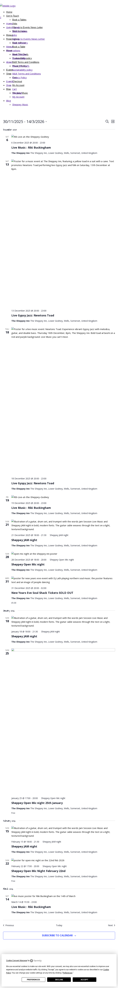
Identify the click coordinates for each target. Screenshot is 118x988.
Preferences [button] (67, 973)
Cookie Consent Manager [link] (16, 960)
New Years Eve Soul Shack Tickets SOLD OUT (42, 593)
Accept (84, 980)
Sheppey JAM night (24, 540)
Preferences (33, 980)
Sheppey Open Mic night (28, 564)
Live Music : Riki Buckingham (31, 147)
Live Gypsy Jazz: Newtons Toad (32, 315)
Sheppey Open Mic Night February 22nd (38, 871)
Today (59, 925)
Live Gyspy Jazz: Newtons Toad (32, 483)
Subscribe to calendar (57, 935)
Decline (59, 980)
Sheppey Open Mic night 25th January (37, 803)
